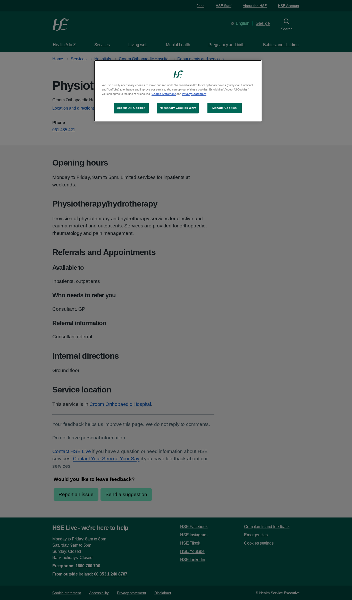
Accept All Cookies (131, 107)
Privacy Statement (194, 93)
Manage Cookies (224, 107)
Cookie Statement (164, 93)
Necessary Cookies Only (178, 107)
